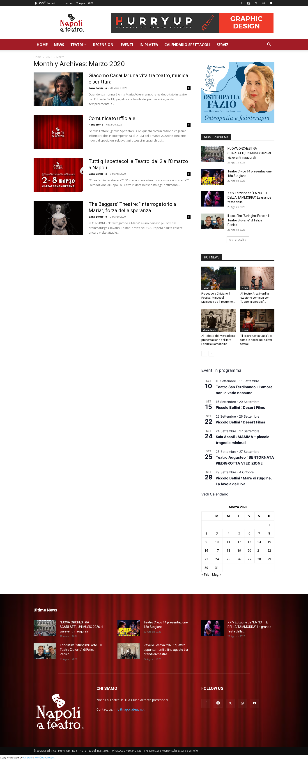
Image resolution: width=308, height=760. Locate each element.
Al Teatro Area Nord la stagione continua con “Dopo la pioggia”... (254, 297)
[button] (269, 45)
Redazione (96, 124)
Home (42, 44)
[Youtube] (271, 3)
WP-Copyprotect (44, 757)
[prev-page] (204, 353)
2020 (49, 57)
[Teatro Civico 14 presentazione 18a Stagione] (212, 177)
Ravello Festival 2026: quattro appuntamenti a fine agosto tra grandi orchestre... (166, 649)
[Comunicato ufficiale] (58, 132)
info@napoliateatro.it (129, 709)
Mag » (216, 574)
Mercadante (209, 330)
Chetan (27, 757)
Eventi (127, 44)
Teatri (76, 44)
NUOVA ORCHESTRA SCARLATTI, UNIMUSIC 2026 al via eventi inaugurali (249, 153)
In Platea (149, 44)
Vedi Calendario (214, 494)
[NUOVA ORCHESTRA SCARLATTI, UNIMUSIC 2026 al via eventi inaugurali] (212, 154)
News (59, 44)
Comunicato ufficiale (112, 118)
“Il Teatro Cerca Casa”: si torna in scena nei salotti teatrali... (256, 340)
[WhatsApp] (263, 3)
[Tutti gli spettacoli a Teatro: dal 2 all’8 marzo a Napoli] (58, 175)
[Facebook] (241, 3)
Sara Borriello (98, 88)
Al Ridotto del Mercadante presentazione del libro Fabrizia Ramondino (218, 340)
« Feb (205, 574)
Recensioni (104, 44)
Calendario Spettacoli (187, 44)
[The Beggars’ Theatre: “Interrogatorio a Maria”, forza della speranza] (58, 218)
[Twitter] (256, 3)
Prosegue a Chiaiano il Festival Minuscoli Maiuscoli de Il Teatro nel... (218, 297)
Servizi (223, 44)
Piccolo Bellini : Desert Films (240, 407)
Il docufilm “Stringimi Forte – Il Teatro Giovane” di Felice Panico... (248, 220)
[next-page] (211, 353)
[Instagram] (248, 3)
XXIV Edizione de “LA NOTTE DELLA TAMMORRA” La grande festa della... (249, 197)
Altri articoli (236, 240)
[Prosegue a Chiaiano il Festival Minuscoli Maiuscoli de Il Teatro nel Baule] (218, 278)
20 (249, 550)
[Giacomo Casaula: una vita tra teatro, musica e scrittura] (58, 89)
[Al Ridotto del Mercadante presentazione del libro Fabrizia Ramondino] (218, 320)
